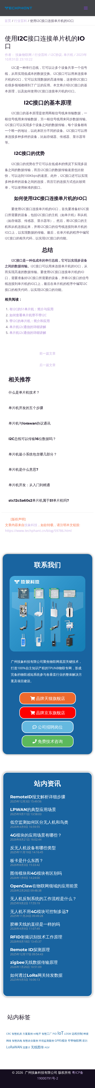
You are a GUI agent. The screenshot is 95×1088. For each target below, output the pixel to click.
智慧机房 (17, 1033)
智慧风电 (17, 1040)
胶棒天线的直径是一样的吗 (35, 924)
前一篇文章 (47, 353)
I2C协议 (56, 54)
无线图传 (37, 1047)
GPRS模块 (61, 1041)
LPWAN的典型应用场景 (33, 809)
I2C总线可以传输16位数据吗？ (32, 439)
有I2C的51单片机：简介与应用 (31, 309)
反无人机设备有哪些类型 (33, 847)
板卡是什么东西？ (26, 860)
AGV (47, 1047)
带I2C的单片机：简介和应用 (29, 321)
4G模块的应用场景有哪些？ (36, 835)
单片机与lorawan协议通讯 (29, 423)
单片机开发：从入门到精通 (29, 485)
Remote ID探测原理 (30, 949)
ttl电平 (37, 1033)
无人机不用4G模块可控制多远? (39, 911)
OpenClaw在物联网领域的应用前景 (44, 886)
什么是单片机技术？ (24, 392)
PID (55, 1033)
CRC (8, 1033)
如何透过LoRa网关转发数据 (36, 975)
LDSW (67, 1033)
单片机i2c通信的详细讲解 (27, 327)
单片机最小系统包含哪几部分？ (33, 454)
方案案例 (28, 1033)
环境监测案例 (46, 1040)
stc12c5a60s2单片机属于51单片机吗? (39, 500)
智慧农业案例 (30, 1040)
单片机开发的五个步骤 (26, 408)
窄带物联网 (75, 1041)
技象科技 (30, 525)
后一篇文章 (47, 365)
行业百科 (41, 54)
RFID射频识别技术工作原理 (36, 937)
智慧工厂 (47, 1033)
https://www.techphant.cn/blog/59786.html (38, 530)
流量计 (26, 1047)
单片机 (68, 54)
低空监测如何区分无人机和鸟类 (39, 822)
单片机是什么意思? (23, 469)
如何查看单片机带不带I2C (28, 315)
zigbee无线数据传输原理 (34, 962)
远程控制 (77, 1034)
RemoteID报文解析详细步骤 (37, 796)
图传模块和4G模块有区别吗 (36, 873)
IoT (60, 1033)
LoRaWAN (14, 1046)
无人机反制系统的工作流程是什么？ (43, 898)
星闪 (84, 1040)
